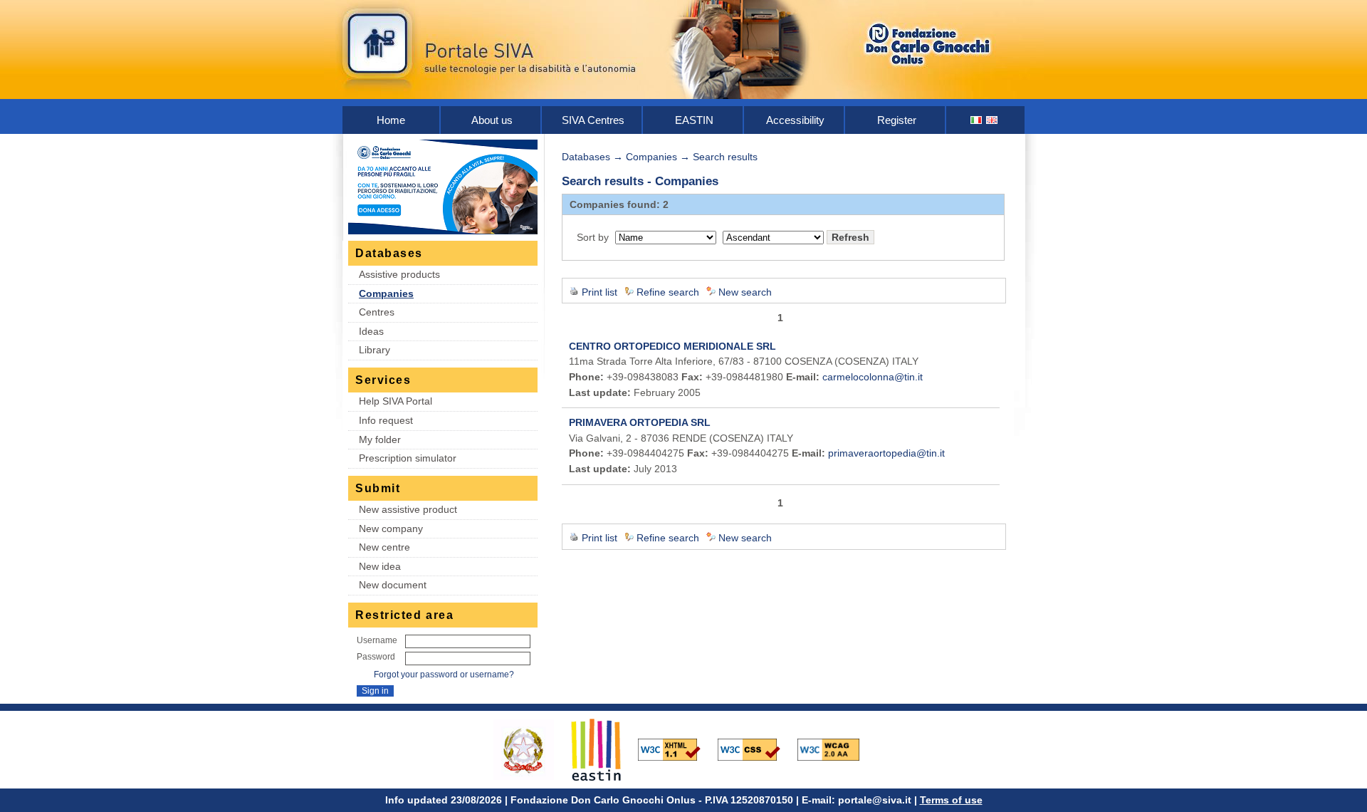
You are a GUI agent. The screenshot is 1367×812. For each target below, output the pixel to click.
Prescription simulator (407, 458)
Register (896, 120)
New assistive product (408, 509)
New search (745, 292)
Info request (386, 420)
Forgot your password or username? (444, 674)
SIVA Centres (593, 120)
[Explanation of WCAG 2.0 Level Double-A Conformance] (835, 748)
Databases (586, 156)
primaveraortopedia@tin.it (886, 453)
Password (376, 656)
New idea (380, 566)
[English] (992, 120)
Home (391, 120)
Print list (599, 292)
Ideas (371, 331)
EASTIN (694, 120)
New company (391, 528)
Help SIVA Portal (395, 401)
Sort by (593, 237)
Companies (386, 293)
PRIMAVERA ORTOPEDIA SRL (640, 422)
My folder (380, 439)
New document (392, 584)
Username (377, 640)
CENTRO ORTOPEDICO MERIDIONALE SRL (672, 346)
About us (492, 120)
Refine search (668, 292)
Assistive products (399, 274)
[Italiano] (976, 120)
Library (374, 349)
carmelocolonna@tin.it (872, 376)
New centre (384, 547)
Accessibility (795, 120)
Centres (376, 312)
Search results (725, 156)
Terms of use (951, 800)
